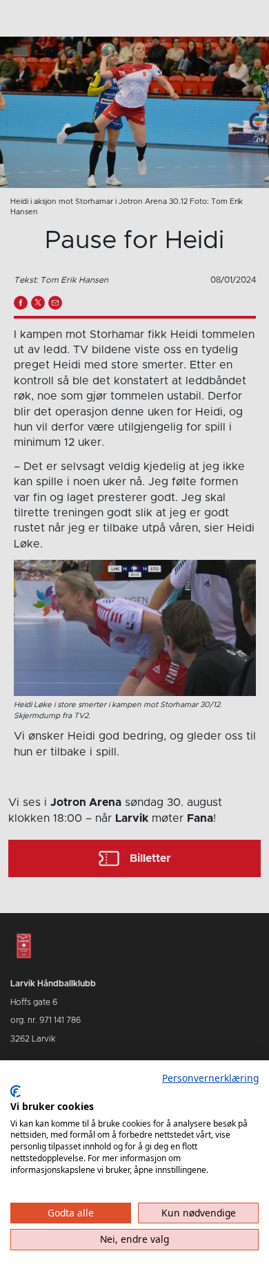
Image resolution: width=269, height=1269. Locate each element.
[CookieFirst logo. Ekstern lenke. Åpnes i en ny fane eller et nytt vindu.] (15, 1091)
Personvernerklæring (210, 1077)
